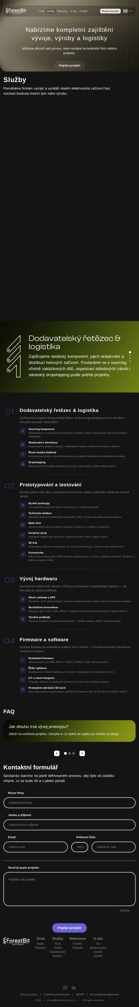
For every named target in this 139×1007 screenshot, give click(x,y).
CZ (125, 11)
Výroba (58, 947)
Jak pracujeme (98, 947)
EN (131, 11)
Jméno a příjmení (19, 815)
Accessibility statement (104, 994)
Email (12, 837)
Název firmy (16, 793)
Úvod (41, 11)
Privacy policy (28, 994)
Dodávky (57, 955)
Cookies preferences (57, 994)
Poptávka (40, 947)
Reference (62, 11)
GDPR (80, 994)
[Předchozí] (56, 753)
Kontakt (83, 11)
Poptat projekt (110, 11)
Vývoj (58, 943)
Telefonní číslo (85, 837)
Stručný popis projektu (23, 867)
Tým (98, 943)
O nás (74, 11)
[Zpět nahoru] (128, 993)
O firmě (98, 951)
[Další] (82, 753)
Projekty (77, 943)
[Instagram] (65, 988)
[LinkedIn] (74, 988)
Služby (51, 11)
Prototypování (57, 951)
